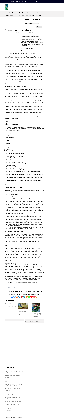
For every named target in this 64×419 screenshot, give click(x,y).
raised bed (31, 71)
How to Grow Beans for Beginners (13, 401)
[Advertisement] (12, 43)
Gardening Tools (21, 12)
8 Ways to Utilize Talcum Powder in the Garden (32, 321)
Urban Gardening (30, 15)
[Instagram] (34, 297)
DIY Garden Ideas (40, 15)
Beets (7, 144)
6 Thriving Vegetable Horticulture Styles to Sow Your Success (38, 315)
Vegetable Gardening (10, 12)
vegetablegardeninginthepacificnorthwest (12, 32)
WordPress (19, 417)
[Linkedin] (19, 297)
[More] (36, 297)
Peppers (8, 138)
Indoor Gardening (9, 15)
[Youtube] (31, 297)
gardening (32, 35)
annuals (15, 215)
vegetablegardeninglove (23, 32)
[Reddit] (17, 297)
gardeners (38, 257)
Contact (37, 1)
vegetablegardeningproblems (33, 32)
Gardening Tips (51, 12)
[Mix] (27, 297)
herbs (24, 216)
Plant (7, 68)
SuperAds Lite (8, 417)
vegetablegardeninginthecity (31, 31)
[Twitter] (14, 297)
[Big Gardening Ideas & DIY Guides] (6, 9)
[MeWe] (24, 297)
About (12, 1)
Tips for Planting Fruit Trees (14, 320)
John (6, 31)
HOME (7, 1)
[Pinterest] (22, 297)
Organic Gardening (41, 12)
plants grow (9, 130)
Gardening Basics (31, 12)
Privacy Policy (19, 1)
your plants (33, 109)
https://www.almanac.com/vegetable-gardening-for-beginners (24, 282)
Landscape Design (20, 15)
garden (18, 57)
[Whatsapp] (29, 297)
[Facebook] (12, 297)
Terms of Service (29, 1)
